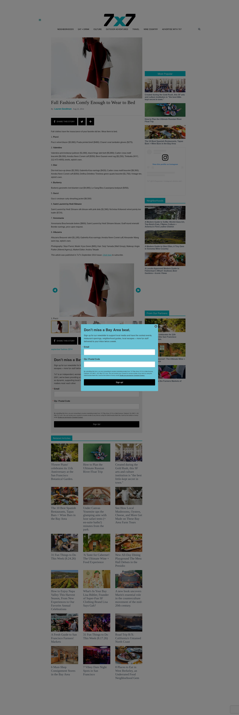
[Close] (155, 326)
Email (86, 347)
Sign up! (119, 382)
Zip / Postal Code (92, 359)
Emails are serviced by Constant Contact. (132, 375)
